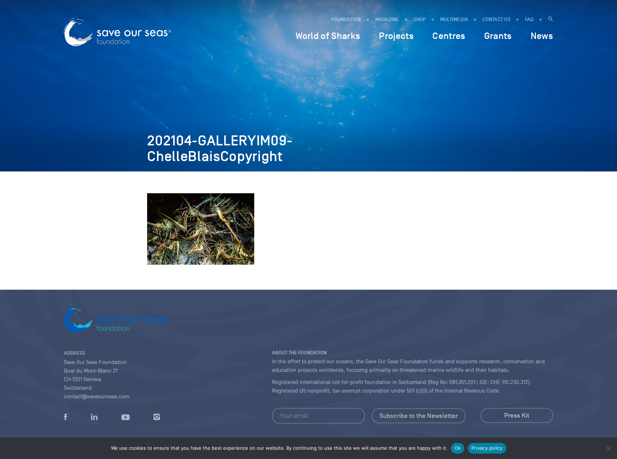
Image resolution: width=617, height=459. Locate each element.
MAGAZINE (387, 19)
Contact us (496, 19)
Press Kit (516, 415)
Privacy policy (487, 448)
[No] (608, 448)
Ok (458, 448)
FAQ (529, 19)
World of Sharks (328, 35)
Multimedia (454, 19)
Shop (419, 19)
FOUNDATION (346, 19)
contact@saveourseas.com (97, 396)
